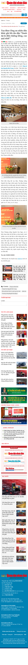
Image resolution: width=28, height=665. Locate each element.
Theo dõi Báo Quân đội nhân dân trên (9, 26)
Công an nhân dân (6, 97)
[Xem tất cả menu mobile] (25, 15)
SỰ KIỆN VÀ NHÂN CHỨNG (9, 9)
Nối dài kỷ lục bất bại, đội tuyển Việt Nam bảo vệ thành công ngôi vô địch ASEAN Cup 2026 (8, 560)
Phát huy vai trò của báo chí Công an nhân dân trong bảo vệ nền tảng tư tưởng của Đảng (14, 278)
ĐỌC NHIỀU (5, 476)
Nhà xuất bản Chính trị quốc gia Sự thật (11, 291)
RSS (25, 634)
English (19, 9)
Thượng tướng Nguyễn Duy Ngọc (9, 293)
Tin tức (8, 20)
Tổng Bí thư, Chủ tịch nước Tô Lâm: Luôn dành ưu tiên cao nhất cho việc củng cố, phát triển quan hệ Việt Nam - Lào (8, 343)
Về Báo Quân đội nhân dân (8, 631)
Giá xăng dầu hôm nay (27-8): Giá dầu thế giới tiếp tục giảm (8, 372)
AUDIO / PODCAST (8, 427)
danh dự (24, 291)
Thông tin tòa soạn (21, 631)
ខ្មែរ (11, 11)
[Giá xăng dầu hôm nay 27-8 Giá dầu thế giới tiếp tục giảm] (14, 487)
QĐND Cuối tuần (21, 7)
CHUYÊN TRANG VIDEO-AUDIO (10, 405)
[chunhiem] (14, 399)
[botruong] (14, 391)
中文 (24, 9)
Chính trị (3, 20)
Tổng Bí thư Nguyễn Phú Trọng (9, 289)
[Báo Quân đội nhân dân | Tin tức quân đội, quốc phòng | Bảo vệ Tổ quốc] (14, 3)
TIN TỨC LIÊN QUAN (7, 312)
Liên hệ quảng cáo (18, 634)
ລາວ (8, 11)
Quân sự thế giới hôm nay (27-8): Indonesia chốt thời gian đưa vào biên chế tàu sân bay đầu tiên (8, 356)
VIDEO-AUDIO (5, 7)
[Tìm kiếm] (23, 15)
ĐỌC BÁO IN (12, 7)
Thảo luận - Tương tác (7, 634)
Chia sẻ (23, 23)
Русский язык (18, 11)
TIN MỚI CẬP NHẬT (6, 349)
